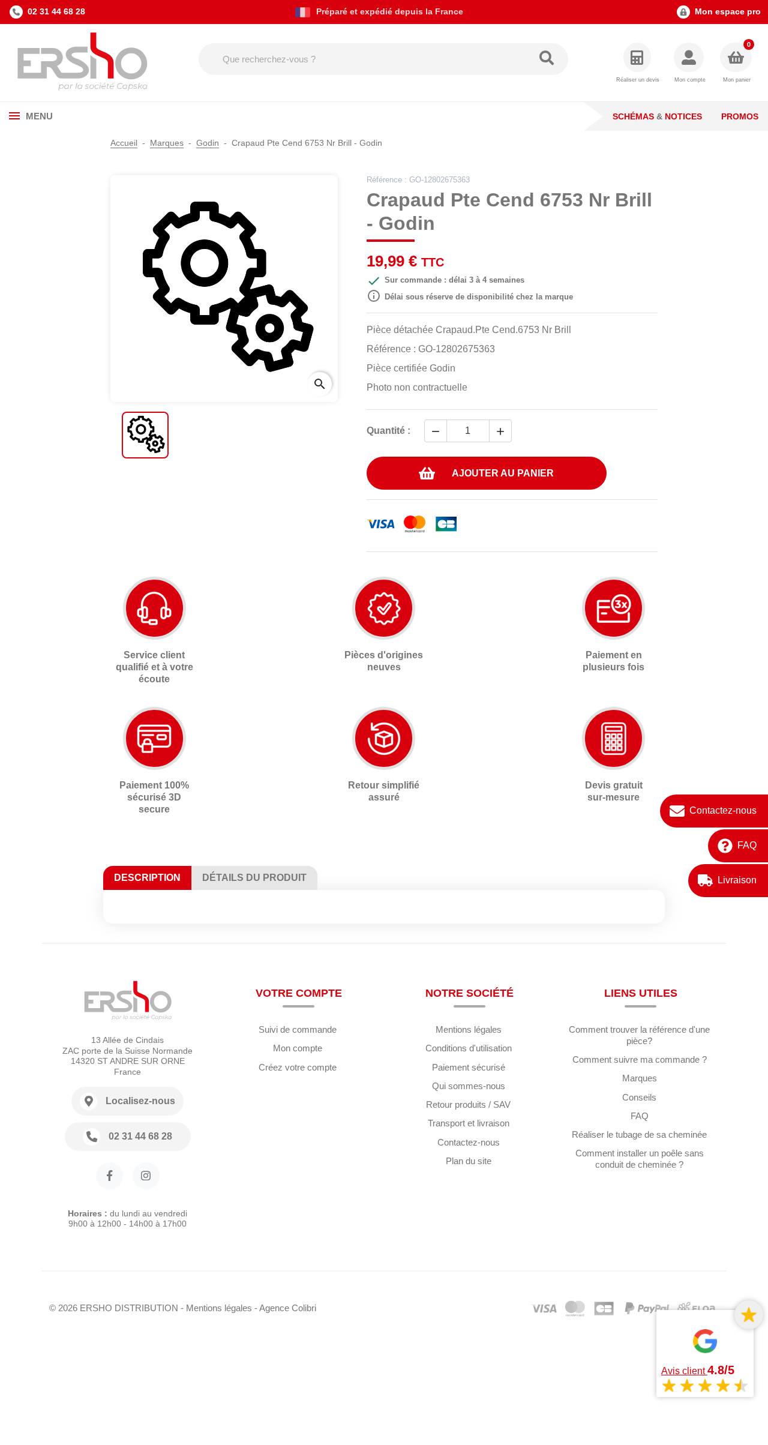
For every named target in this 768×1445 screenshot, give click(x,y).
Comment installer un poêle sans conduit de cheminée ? (639, 1159)
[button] (690, 63)
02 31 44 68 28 (56, 11)
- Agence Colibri (285, 1308)
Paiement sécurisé (468, 1067)
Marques (639, 1078)
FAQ (747, 846)
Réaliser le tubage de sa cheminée (639, 1134)
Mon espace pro (728, 11)
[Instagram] (146, 1175)
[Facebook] (109, 1175)
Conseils (639, 1097)
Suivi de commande (298, 1029)
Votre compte (299, 993)
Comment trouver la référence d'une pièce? (639, 1035)
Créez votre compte (298, 1067)
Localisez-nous (140, 1101)
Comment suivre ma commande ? (639, 1059)
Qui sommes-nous (468, 1086)
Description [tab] (147, 878)
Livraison (737, 881)
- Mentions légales (216, 1308)
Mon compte (297, 1048)
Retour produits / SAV (468, 1104)
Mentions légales (469, 1029)
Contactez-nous (723, 811)
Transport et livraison (468, 1123)
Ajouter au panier (503, 473)
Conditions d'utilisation (468, 1048)
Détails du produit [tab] (254, 878)
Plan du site (468, 1161)
